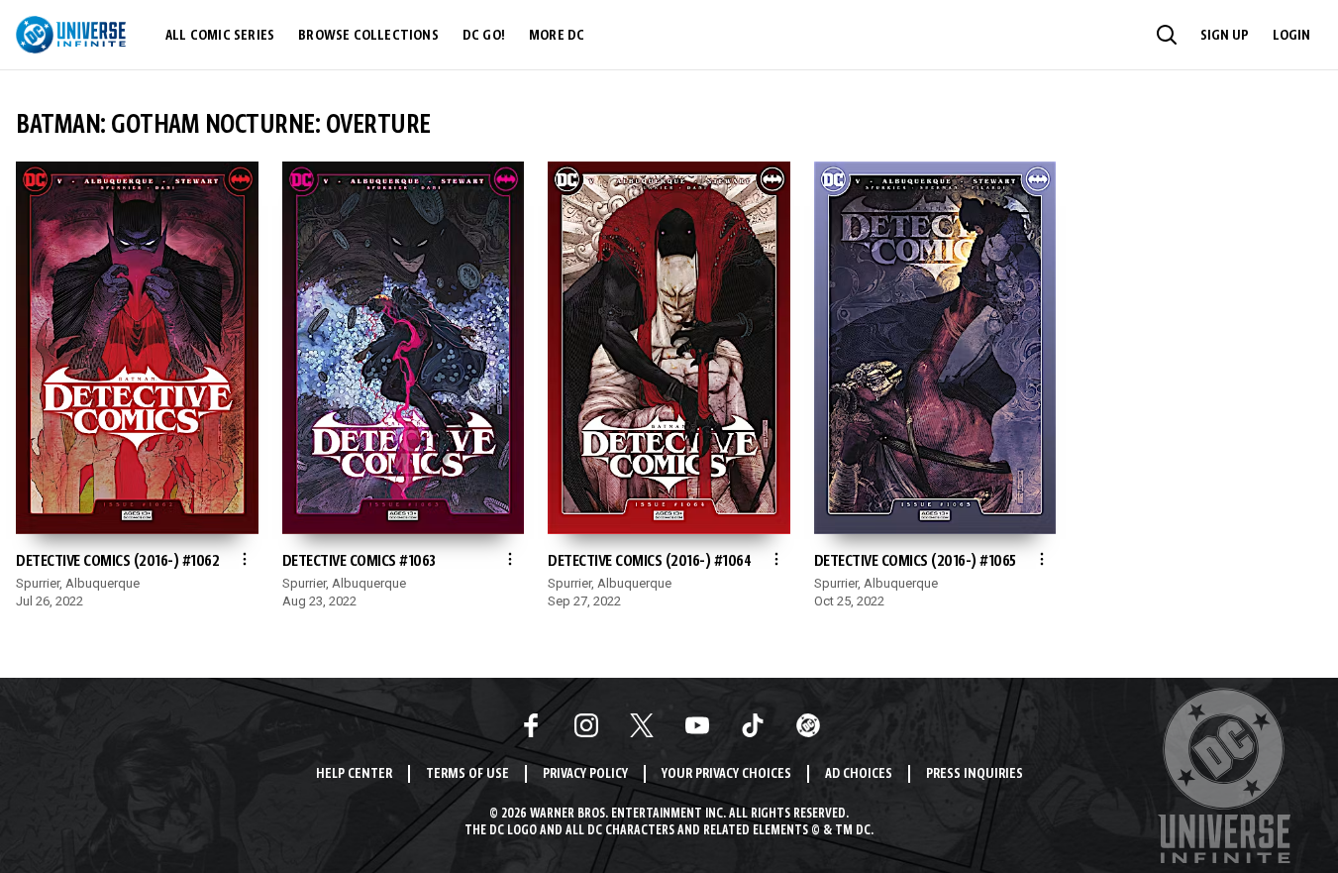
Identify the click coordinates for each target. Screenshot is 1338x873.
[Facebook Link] (531, 725)
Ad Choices (858, 774)
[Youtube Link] (697, 725)
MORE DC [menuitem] (556, 36)
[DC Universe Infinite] (71, 35)
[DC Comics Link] (808, 725)
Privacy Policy (585, 774)
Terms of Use (467, 774)
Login (1291, 36)
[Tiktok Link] (753, 725)
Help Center (354, 774)
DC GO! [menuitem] (484, 36)
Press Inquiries (974, 774)
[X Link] (642, 725)
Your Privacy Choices (726, 774)
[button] (1167, 35)
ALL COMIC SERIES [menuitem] (219, 36)
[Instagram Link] (586, 725)
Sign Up (1224, 36)
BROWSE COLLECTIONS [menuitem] (368, 36)
